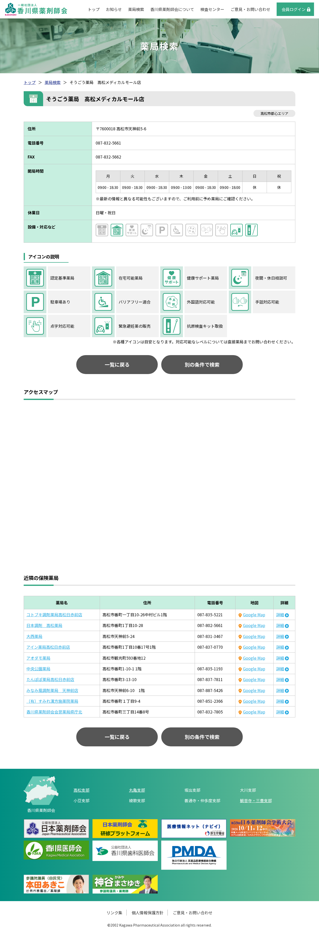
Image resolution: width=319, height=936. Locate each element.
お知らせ (114, 9)
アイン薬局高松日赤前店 (48, 647)
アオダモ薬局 (38, 658)
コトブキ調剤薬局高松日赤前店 (54, 615)
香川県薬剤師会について (172, 9)
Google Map (254, 615)
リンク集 (114, 913)
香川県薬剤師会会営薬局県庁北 (54, 712)
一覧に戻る (117, 364)
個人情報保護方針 (147, 913)
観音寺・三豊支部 (256, 800)
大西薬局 (34, 636)
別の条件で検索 (202, 364)
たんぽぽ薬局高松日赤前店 (50, 679)
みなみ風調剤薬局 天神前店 (52, 690)
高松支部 (81, 790)
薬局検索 (136, 9)
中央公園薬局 (38, 669)
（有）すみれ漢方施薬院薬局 (52, 701)
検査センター (212, 9)
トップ (94, 9)
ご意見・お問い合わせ (250, 9)
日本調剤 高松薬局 (44, 625)
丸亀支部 (137, 790)
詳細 (280, 615)
